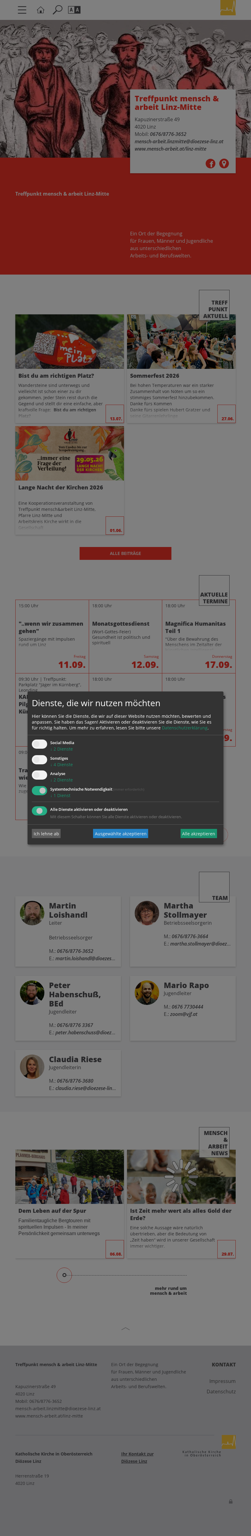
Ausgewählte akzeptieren (121, 833)
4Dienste (61, 764)
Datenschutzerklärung (185, 728)
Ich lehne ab (46, 833)
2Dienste (61, 749)
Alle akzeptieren (198, 833)
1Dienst (60, 795)
